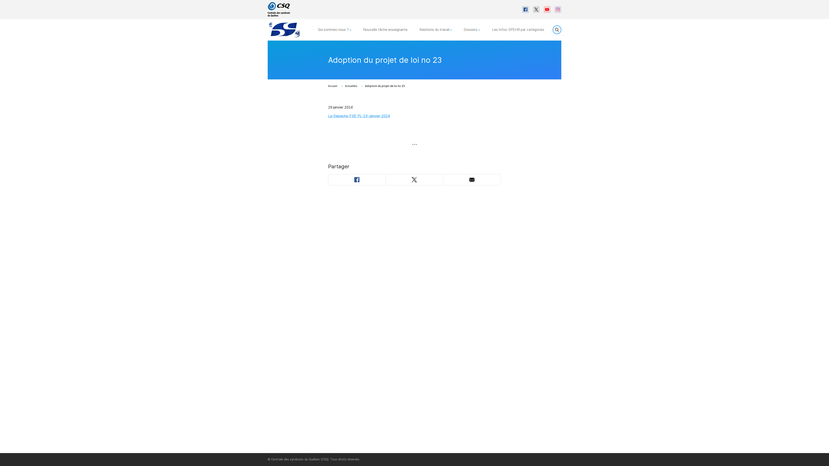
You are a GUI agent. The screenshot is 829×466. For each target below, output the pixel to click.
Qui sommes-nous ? (334, 30)
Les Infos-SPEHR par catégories (518, 30)
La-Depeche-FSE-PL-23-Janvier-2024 (359, 116)
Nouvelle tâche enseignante (385, 30)
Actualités (351, 86)
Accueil (332, 86)
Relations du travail (434, 30)
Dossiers (471, 30)
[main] (414, 247)
